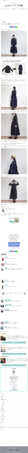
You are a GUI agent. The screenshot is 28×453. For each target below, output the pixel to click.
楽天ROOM (14, 388)
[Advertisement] (14, 15)
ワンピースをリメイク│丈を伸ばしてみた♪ (11, 264)
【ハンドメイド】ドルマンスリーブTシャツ (11, 286)
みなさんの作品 (14, 447)
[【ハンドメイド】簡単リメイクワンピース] (15, 27)
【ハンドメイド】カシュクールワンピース (11, 258)
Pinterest (15, 386)
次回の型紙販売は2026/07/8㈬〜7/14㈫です (10, 310)
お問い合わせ (19, 447)
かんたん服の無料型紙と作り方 (14, 448)
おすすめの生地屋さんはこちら (14, 245)
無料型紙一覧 (11, 447)
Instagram (14, 248)
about (8, 447)
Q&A (16, 447)
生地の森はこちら (14, 342)
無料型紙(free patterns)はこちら (14, 243)
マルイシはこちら (14, 353)
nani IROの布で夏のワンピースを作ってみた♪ (10, 327)
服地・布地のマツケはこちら (14, 365)
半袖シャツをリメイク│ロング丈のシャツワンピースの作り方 (13, 305)
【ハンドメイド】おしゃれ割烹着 (9, 281)
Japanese (4, 0)
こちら (17, 384)
